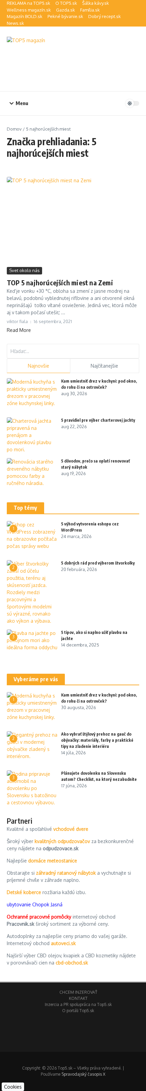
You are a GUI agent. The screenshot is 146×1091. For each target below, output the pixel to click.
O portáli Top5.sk (78, 1010)
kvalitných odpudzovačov (62, 841)
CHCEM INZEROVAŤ (78, 992)
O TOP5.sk (66, 3)
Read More (19, 330)
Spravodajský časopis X (83, 1074)
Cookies (13, 1087)
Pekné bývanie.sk (65, 16)
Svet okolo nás (24, 270)
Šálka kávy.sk (95, 3)
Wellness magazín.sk (29, 10)
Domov (14, 129)
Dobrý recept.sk (104, 16)
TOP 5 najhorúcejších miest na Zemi (60, 282)
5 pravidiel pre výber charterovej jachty (98, 420)
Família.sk (90, 10)
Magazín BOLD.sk (24, 16)
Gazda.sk (65, 10)
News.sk (15, 23)
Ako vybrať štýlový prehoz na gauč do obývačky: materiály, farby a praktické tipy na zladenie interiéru (97, 740)
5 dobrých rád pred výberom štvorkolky (98, 563)
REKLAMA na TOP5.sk (28, 3)
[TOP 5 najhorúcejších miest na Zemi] (73, 221)
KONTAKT (78, 998)
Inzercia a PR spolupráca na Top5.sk (78, 1004)
